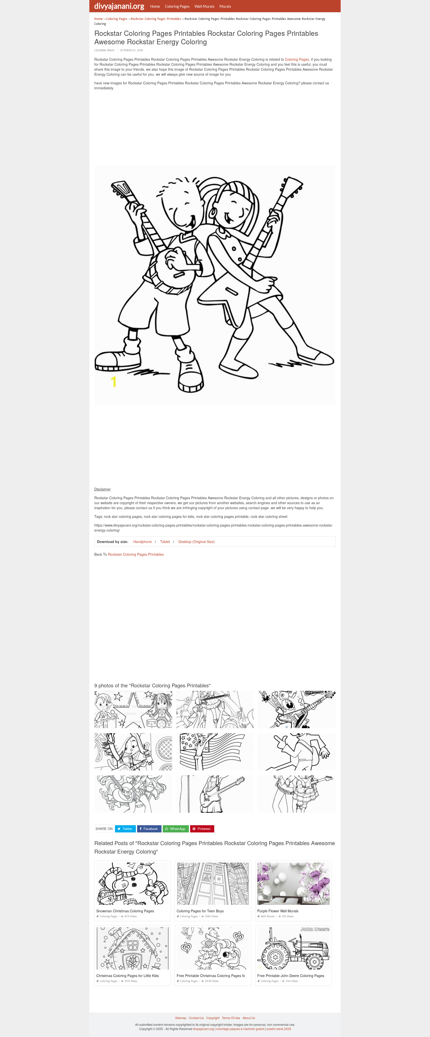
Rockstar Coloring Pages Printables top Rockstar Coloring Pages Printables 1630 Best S (155, 723)
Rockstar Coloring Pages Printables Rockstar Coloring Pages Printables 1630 (148, 766)
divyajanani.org (119, 5)
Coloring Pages (177, 6)
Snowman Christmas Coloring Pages (125, 910)
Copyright (212, 1018)
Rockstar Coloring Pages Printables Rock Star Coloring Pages (301, 766)
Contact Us (196, 1018)
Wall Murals (205, 6)
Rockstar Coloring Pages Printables (136, 554)
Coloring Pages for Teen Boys (200, 910)
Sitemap (180, 1018)
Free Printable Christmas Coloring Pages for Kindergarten (222, 975)
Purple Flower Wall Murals (277, 910)
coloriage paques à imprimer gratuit (240, 1029)
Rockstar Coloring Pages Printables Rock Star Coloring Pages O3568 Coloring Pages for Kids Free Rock (166, 808)
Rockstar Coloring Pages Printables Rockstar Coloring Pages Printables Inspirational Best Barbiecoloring (330, 808)
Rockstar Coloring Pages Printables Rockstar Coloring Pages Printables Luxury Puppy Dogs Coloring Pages (250, 723)
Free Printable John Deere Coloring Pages (290, 975)
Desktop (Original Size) (196, 541)
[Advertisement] (215, 129)
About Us (249, 1018)
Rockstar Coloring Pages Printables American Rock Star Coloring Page (225, 766)
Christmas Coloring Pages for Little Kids (127, 975)
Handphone (142, 541)
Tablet (165, 541)
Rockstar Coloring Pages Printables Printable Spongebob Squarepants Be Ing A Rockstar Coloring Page (329, 723)
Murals (225, 6)
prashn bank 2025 (279, 1029)
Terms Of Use (231, 1018)
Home (155, 6)
